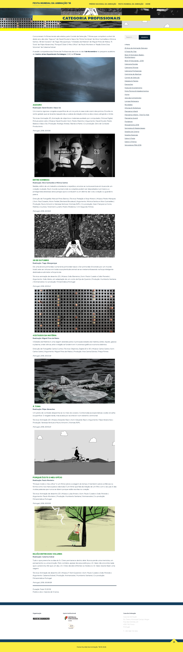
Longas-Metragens (132, 101)
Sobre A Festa (130, 138)
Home (148, 4)
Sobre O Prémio (131, 142)
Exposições (129, 84)
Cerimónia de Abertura (133, 74)
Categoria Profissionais (133, 71)
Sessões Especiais (131, 135)
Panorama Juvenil (131, 118)
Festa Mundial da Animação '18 (52, 3)
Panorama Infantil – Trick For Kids (137, 115)
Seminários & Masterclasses (135, 128)
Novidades (128, 105)
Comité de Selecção (132, 78)
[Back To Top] (174, 642)
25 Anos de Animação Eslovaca (136, 48)
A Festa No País (130, 52)
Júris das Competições (133, 98)
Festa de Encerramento (133, 88)
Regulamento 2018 (132, 125)
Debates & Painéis (131, 81)
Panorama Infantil (131, 111)
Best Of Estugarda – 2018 (134, 61)
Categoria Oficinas (131, 68)
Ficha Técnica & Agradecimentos (137, 91)
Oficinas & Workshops (133, 108)
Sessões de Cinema (132, 132)
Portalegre (129, 122)
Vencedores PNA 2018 (133, 145)
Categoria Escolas (131, 64)
